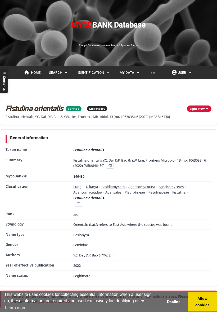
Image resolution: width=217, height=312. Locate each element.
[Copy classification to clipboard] (78, 204)
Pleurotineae (135, 192)
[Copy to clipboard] (110, 166)
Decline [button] (173, 302)
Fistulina (179, 192)
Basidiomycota (113, 186)
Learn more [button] (15, 308)
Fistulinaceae (158, 192)
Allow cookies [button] (202, 301)
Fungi (77, 186)
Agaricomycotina (141, 186)
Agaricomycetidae (87, 192)
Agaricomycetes (171, 186)
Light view (197, 109)
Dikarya (92, 186)
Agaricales (113, 192)
